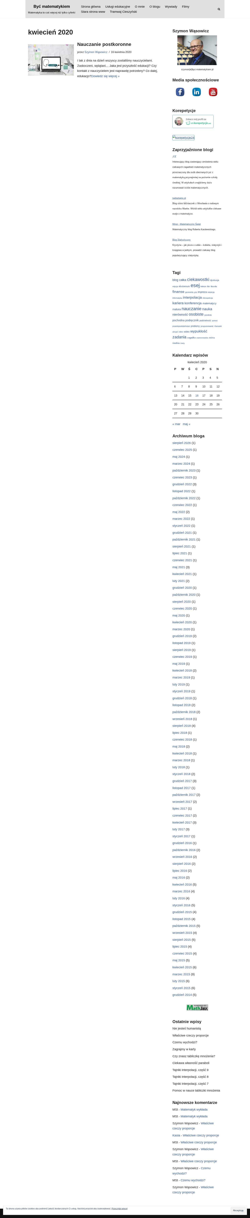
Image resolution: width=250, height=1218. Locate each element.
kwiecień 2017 (182, 822)
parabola (208, 315)
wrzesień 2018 (182, 719)
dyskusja (214, 280)
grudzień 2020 (182, 587)
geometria (189, 292)
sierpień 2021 (181, 546)
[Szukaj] (219, 9)
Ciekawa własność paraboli (190, 1063)
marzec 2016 (181, 891)
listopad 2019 (181, 643)
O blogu (154, 6)
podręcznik (192, 320)
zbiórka (212, 338)
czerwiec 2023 (182, 477)
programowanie (207, 326)
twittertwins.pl (179, 198)
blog (175, 280)
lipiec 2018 (179, 732)
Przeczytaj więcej (120, 1208)
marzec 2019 (181, 677)
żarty (182, 343)
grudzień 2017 (182, 781)
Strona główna (91, 6)
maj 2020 (178, 615)
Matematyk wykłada (194, 1109)
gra (195, 292)
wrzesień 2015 (182, 932)
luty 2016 (178, 898)
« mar (176, 424)
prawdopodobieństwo (181, 326)
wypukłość (198, 331)
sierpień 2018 (181, 725)
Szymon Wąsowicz (96, 52)
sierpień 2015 (181, 939)
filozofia (214, 286)
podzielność (205, 320)
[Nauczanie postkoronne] (51, 59)
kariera (178, 303)
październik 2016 (184, 850)
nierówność (180, 314)
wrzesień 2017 (182, 801)
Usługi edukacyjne (117, 6)
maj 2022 (178, 512)
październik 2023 (184, 470)
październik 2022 (184, 498)
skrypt (175, 332)
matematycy (209, 303)
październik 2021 (184, 539)
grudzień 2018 (182, 698)
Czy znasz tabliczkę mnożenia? (193, 1056)
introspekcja (208, 298)
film (208, 286)
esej (195, 285)
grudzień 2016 (182, 843)
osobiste (196, 314)
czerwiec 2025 (182, 449)
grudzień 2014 (182, 995)
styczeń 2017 (181, 836)
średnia (176, 343)
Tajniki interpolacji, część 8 (190, 1076)
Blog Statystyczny (181, 239)
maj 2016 (178, 877)
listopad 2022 (181, 491)
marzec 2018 (181, 760)
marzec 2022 (181, 518)
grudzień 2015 (182, 912)
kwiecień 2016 (182, 884)
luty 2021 (178, 581)
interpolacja (192, 297)
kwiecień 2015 (182, 967)
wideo (186, 331)
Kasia (176, 1135)
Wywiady (171, 6)
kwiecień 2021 (182, 574)
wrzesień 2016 (182, 857)
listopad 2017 (181, 788)
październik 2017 (184, 794)
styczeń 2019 (181, 691)
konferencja (193, 303)
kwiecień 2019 (182, 670)
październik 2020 (184, 594)
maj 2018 (178, 746)
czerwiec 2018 (182, 739)
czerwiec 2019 (182, 656)
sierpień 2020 (181, 601)
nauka (207, 309)
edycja (175, 286)
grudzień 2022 (182, 484)
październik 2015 (184, 926)
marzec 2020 (181, 629)
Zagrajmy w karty (184, 1049)
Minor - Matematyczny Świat (186, 224)
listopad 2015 (181, 919)
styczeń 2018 (181, 774)
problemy (195, 326)
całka (182, 280)
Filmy (185, 6)
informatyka (177, 298)
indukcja (211, 292)
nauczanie (191, 308)
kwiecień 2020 (182, 622)
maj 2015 (178, 960)
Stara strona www (93, 11)
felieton (203, 286)
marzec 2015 (181, 974)
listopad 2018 (181, 705)
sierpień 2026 (181, 443)
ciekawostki (198, 279)
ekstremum (184, 286)
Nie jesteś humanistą (186, 1028)
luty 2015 (178, 981)
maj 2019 (178, 663)
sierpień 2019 (181, 650)
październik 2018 (184, 712)
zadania (179, 337)
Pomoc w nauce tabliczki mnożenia (196, 1090)
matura (176, 309)
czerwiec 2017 (182, 815)
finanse (178, 292)
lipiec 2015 (179, 946)
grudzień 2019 (182, 636)
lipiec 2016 (179, 870)
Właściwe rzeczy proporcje (190, 1035)
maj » (186, 424)
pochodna (178, 320)
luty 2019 (178, 684)
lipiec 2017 (179, 808)
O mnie (140, 6)
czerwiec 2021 (182, 560)
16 (196, 395)
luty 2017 (178, 829)
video (181, 332)
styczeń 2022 (181, 525)
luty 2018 (178, 767)
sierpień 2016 (181, 863)
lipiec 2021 (179, 553)
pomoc (215, 321)
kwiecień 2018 (182, 753)
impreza (202, 291)
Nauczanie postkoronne (104, 44)
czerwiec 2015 (182, 953)
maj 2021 (178, 567)
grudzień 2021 (182, 532)
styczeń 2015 (181, 988)
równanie (218, 326)
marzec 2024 (181, 463)
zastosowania (202, 338)
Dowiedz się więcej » (105, 76)
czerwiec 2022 (182, 505)
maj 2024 (178, 456)
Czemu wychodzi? (184, 1042)
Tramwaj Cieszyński (123, 11)
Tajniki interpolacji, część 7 (190, 1083)
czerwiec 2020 (182, 608)
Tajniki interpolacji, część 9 (190, 1070)
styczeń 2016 (181, 905)
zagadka (191, 337)
